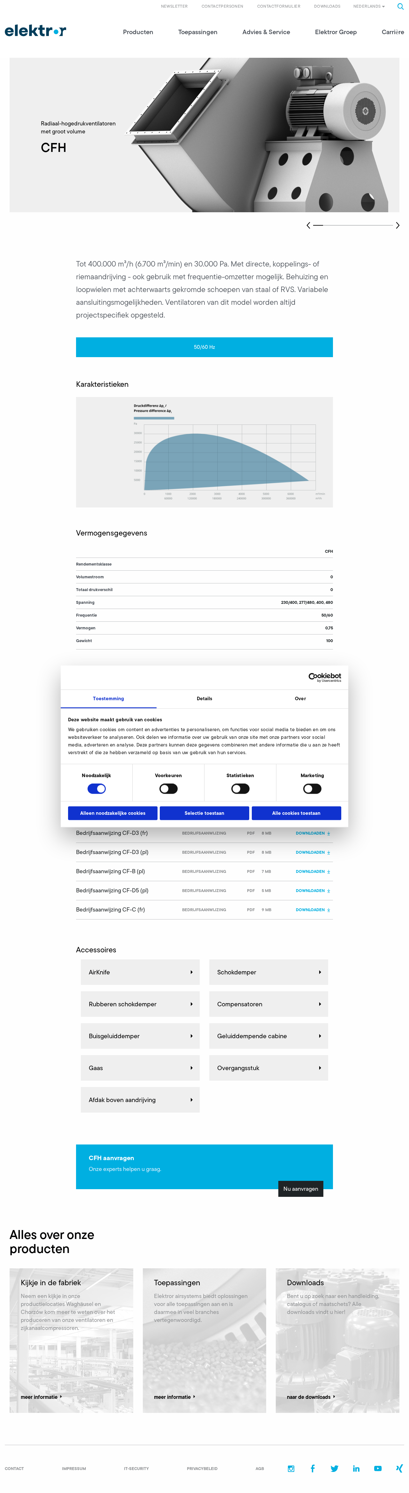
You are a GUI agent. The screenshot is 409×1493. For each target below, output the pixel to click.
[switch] (168, 789)
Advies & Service (266, 32)
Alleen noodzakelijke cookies (112, 813)
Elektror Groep (336, 32)
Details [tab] (204, 698)
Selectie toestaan (204, 813)
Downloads (327, 6)
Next (397, 225)
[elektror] (35, 30)
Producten (138, 32)
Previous (308, 225)
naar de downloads (309, 1397)
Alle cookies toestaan (296, 813)
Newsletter (174, 6)
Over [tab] (300, 698)
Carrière (393, 32)
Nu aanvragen (300, 1189)
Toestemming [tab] (108, 698)
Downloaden (310, 833)
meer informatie (39, 1397)
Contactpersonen (222, 6)
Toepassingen (198, 32)
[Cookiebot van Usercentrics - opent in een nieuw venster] (313, 677)
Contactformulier (278, 6)
